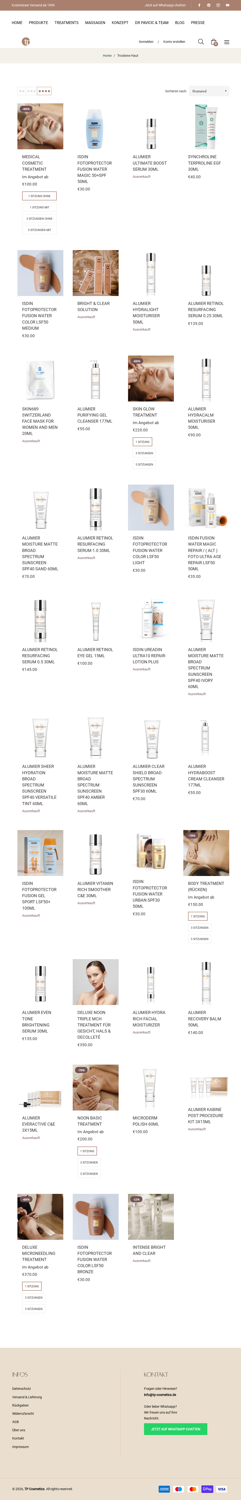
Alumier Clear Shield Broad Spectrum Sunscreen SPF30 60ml (149, 779)
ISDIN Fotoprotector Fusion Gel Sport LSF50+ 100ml (39, 896)
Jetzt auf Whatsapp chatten (165, 5)
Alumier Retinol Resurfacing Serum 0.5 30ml (40, 655)
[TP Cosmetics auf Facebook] (199, 5)
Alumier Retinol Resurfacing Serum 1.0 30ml (95, 544)
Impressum (20, 1447)
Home (107, 55)
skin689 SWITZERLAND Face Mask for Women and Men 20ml (40, 421)
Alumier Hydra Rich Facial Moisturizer (149, 1018)
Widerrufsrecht (23, 1413)
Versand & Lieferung (27, 1397)
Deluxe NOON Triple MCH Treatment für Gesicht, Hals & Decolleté (94, 1025)
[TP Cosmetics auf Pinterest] (208, 5)
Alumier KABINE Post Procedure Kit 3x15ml (205, 1115)
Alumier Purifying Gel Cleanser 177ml (94, 415)
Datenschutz (21, 1389)
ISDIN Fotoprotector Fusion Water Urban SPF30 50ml (150, 894)
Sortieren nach (175, 91)
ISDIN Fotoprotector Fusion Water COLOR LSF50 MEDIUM (39, 316)
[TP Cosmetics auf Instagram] (218, 5)
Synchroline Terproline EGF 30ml (204, 162)
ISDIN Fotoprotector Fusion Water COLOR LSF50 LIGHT (150, 550)
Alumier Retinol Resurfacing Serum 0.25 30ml (206, 309)
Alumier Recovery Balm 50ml (204, 1018)
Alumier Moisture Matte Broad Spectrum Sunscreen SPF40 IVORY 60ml (206, 668)
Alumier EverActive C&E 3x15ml (38, 1124)
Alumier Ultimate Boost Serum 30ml (150, 162)
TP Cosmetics (34, 1489)
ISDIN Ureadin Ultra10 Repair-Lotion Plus (149, 655)
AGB (15, 1422)
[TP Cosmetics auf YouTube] (227, 5)
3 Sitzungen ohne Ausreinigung (39, 220)
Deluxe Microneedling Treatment (38, 1253)
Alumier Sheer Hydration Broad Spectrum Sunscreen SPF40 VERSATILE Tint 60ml (39, 785)
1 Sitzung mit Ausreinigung (39, 209)
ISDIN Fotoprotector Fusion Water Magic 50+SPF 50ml (94, 169)
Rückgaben (20, 1405)
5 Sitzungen (144, 464)
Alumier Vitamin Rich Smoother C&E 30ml (95, 889)
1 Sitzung (142, 442)
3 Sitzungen (144, 453)
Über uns (18, 1430)
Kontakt (18, 1438)
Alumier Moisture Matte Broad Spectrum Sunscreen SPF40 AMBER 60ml (95, 785)
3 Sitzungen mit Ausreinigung (39, 231)
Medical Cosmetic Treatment (34, 162)
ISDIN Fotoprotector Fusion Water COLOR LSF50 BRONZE (94, 1259)
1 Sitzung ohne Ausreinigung (39, 197)
